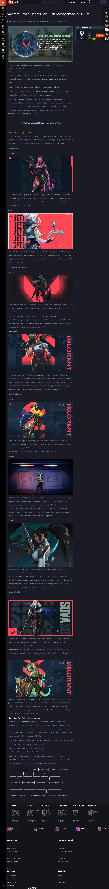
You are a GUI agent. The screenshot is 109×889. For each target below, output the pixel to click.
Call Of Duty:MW (58, 830)
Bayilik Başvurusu (7, 875)
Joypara (41, 827)
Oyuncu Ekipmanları (8, 885)
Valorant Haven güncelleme (11, 792)
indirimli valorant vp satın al (59, 779)
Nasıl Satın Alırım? (59, 855)
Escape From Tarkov (74, 818)
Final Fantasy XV (88, 829)
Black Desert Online (89, 821)
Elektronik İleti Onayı (8, 871)
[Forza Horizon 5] (107, 30)
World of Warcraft (58, 823)
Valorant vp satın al (22, 788)
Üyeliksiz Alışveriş (59, 868)
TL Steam (11, 818)
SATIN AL (100, 35)
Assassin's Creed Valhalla (90, 827)
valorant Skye (31, 788)
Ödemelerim (81, 2)
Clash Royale (73, 830)
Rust (71, 819)
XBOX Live (72, 820)
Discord (71, 823)
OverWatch (57, 826)
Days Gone (11, 829)
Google (41, 824)
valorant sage (29, 779)
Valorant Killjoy (48, 779)
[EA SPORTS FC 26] (107, 21)
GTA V (86, 818)
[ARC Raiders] (107, 12)
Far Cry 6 (87, 828)
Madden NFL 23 (27, 828)
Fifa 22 (25, 824)
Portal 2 (11, 824)
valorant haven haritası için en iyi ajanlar (38, 801)
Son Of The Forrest (13, 823)
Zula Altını (41, 828)
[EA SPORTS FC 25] (107, 34)
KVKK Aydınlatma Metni (8, 868)
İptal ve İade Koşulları (60, 871)
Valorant (15, 788)
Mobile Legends (42, 821)
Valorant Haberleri (37, 21)
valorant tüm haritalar (51, 792)
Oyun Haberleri (26, 21)
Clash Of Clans (73, 829)
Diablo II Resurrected (59, 820)
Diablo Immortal (58, 818)
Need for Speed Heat (28, 830)
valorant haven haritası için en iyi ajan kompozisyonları (16, 805)
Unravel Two (27, 827)
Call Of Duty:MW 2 (58, 831)
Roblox (86, 831)
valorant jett (8, 788)
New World (87, 820)
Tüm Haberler (8, 21)
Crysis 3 (26, 829)
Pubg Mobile (42, 820)
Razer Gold (41, 829)
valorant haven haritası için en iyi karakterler (57, 801)
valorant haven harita (62, 792)
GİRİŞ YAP (94, 2)
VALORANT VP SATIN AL (38, 779)
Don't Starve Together (14, 826)
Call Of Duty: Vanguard (59, 829)
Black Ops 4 (57, 828)
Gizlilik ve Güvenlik (7, 858)
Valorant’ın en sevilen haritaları (22, 801)
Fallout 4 (87, 823)
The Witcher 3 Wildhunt (90, 819)
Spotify (41, 831)
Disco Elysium (88, 830)
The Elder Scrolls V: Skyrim (91, 822)
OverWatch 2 (57, 827)
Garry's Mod (12, 830)
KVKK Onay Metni (7, 865)
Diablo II (56, 819)
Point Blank (72, 822)
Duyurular (17, 21)
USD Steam (11, 819)
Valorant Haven (40, 788)
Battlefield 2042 (28, 819)
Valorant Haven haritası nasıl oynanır (37, 792)
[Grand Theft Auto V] (107, 38)
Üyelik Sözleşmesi (7, 861)
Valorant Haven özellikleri (62, 788)
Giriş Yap (56, 885)
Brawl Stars (72, 827)
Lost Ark (87, 824)
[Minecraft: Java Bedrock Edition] (107, 25)
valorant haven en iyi (10, 801)
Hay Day (72, 828)
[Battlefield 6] (107, 17)
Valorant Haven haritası (23, 792)
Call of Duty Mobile (43, 823)
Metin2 (71, 824)
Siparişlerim (71, 2)
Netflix (40, 830)
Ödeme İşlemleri (59, 858)
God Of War (12, 820)
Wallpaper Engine (13, 822)
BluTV (71, 831)
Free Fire (71, 826)
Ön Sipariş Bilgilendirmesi (61, 861)
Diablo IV (56, 822)
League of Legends (43, 819)
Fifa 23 (25, 818)
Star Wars (26, 822)
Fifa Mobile (41, 822)
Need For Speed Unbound (30, 820)
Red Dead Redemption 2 (14, 828)
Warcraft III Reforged (59, 824)
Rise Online (72, 821)
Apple (40, 826)
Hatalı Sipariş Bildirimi (60, 865)
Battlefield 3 (27, 826)
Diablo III (56, 821)
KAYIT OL (103, 2)
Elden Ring (87, 826)
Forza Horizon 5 (12, 821)
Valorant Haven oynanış (49, 788)
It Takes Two (12, 831)
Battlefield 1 (26, 823)
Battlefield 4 (27, 831)
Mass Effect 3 (27, 821)
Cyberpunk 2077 (13, 827)
